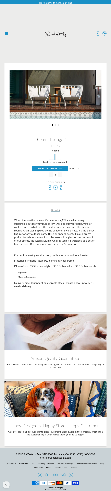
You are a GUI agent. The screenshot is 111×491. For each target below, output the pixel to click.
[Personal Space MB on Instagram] (55, 476)
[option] (55, 94)
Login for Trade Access (50, 169)
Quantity (74, 169)
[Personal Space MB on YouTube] (63, 476)
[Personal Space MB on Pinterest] (71, 476)
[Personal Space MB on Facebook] (48, 476)
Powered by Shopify (55, 488)
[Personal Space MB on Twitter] (40, 476)
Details (55, 210)
